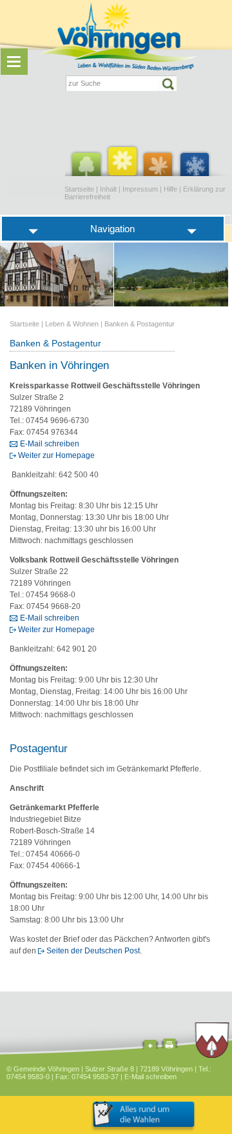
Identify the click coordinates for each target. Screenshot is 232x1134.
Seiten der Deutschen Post (93, 950)
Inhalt (108, 189)
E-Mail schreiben (49, 443)
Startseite (79, 189)
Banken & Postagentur (139, 324)
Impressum (140, 189)
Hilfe (170, 189)
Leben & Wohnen (72, 324)
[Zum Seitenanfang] (150, 1046)
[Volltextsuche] (121, 83)
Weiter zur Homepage (56, 455)
